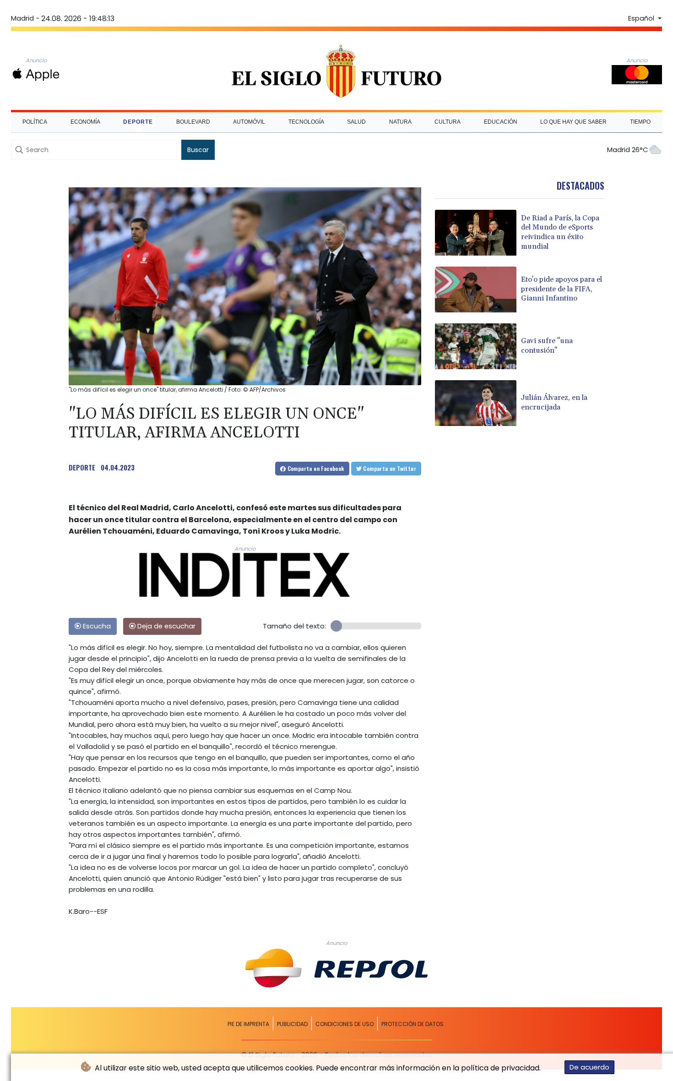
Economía (85, 122)
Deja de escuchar (165, 626)
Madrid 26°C (627, 149)
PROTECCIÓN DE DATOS (412, 1024)
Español (642, 18)
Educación (500, 122)
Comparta (315, 468)
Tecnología (306, 122)
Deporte (138, 122)
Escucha (96, 626)
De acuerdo (589, 1067)
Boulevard (193, 122)
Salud (356, 122)
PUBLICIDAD (292, 1024)
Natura (400, 122)
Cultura (447, 122)
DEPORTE (82, 467)
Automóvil (249, 122)
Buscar (198, 149)
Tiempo (640, 122)
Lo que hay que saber (573, 122)
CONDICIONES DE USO (344, 1024)
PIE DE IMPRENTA (248, 1024)
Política (34, 122)
